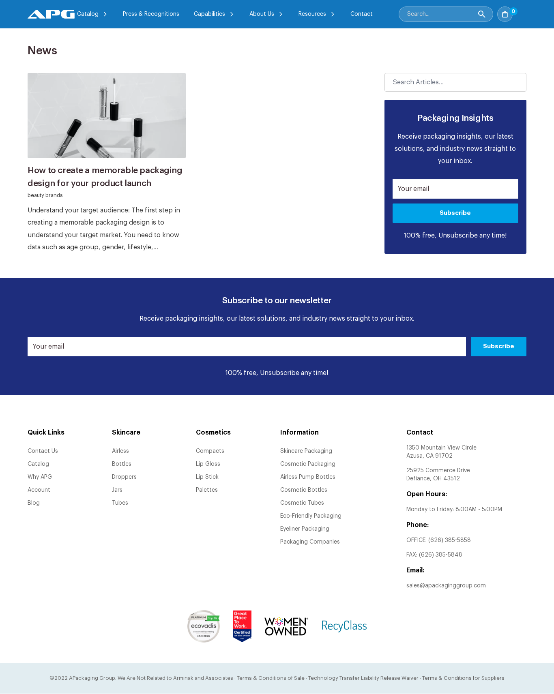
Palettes (207, 490)
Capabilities (209, 14)
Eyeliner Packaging (304, 529)
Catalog (88, 14)
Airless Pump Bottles (307, 477)
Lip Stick (207, 477)
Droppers (124, 477)
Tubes (120, 503)
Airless (120, 451)
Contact (361, 14)
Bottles (121, 464)
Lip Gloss (208, 464)
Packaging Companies (310, 542)
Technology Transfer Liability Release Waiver (363, 678)
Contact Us (43, 451)
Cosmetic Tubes (302, 503)
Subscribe (455, 213)
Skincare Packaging (306, 451)
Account (39, 490)
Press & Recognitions (151, 14)
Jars (117, 490)
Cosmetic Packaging (307, 464)
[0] (521, 11)
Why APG (40, 477)
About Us (261, 14)
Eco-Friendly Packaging (310, 516)
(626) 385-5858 (449, 540)
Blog (34, 503)
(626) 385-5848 (440, 555)
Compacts (210, 451)
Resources (312, 14)
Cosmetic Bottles (303, 490)
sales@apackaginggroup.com (446, 586)
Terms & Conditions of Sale (271, 678)
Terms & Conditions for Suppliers (463, 678)
